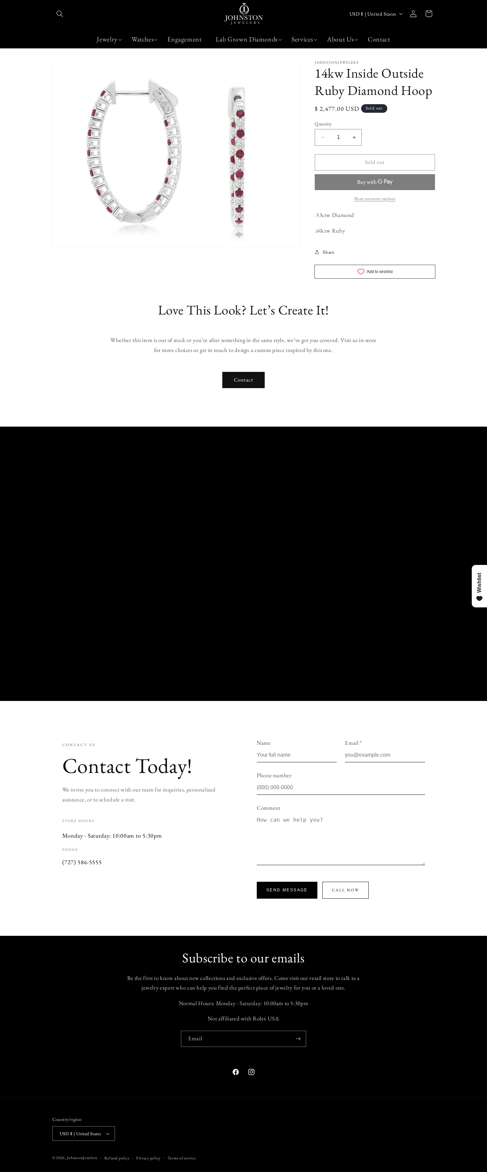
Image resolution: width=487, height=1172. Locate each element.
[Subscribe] (298, 1039)
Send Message (287, 890)
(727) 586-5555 (82, 862)
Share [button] (328, 252)
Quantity (323, 124)
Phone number (274, 775)
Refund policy (117, 1157)
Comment (268, 807)
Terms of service (182, 1157)
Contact (243, 379)
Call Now (345, 890)
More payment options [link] (375, 198)
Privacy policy (148, 1157)
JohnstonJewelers (82, 1157)
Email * (353, 742)
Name (264, 742)
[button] (60, 13)
